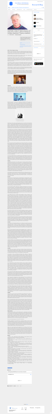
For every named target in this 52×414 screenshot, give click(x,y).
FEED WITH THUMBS (36, 12)
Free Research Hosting (29, 9)
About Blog (13, 9)
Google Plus (38, 407)
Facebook (32, 407)
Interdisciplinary (36, 47)
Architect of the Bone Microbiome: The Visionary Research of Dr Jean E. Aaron (39, 19)
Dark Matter (37, 22)
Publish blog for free (19, 9)
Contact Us (35, 9)
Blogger (27, 404)
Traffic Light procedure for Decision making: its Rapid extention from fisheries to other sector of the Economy (25, 46)
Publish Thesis (25, 409)
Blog (24, 9)
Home (9, 9)
